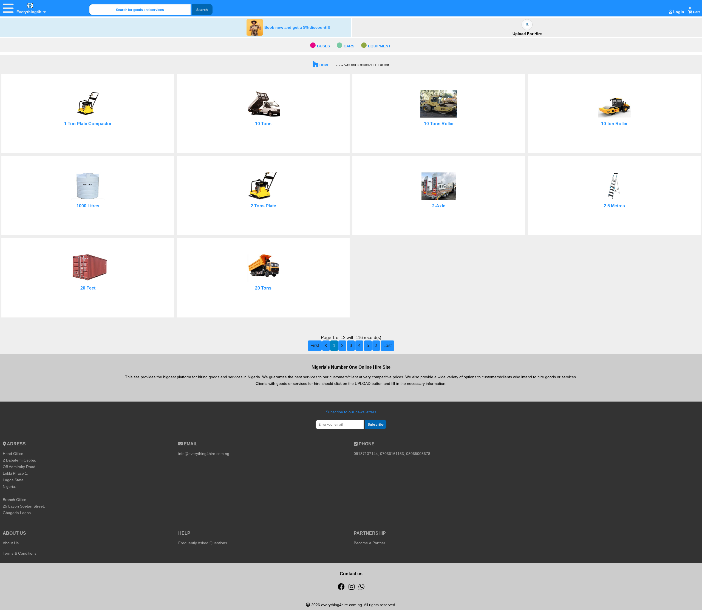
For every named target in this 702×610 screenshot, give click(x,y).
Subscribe (376, 424)
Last (387, 345)
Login (678, 12)
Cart (696, 12)
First (314, 345)
